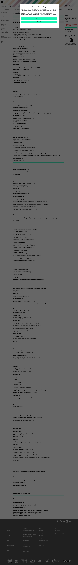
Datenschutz (38, 24)
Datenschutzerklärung (25, 14)
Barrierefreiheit (43, 24)
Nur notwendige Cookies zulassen (39, 21)
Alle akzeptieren (39, 18)
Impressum (33, 24)
